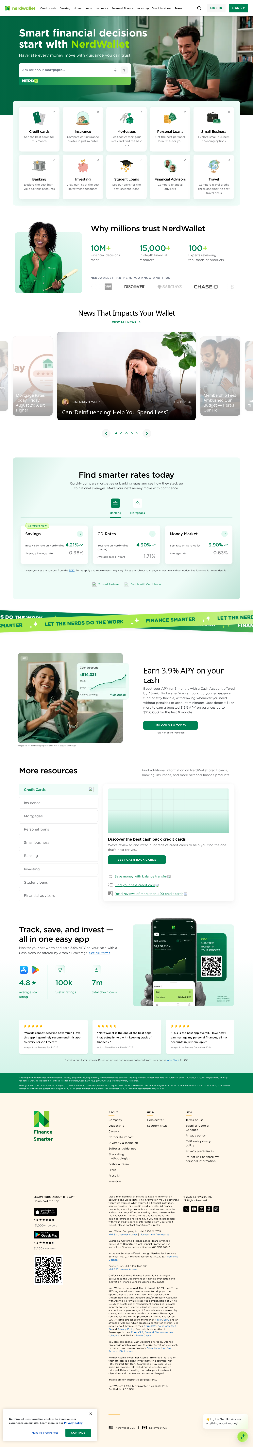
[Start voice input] (115, 70)
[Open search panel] (199, 8)
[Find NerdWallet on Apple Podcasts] (209, 1209)
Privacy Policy (126, 1329)
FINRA (158, 1319)
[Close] (247, 1414)
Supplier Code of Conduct (198, 1127)
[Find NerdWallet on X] (186, 1209)
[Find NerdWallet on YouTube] (194, 1209)
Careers (114, 1131)
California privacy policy (198, 1143)
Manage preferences (45, 1432)
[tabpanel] (168, 843)
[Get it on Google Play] (36, 970)
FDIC (72, 570)
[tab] (58, 789)
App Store (173, 1060)
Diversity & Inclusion (123, 1142)
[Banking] (115, 503)
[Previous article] (106, 433)
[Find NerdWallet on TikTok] (216, 1209)
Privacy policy (196, 1135)
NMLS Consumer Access (123, 1234)
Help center (155, 1119)
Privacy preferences (200, 1151)
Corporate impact (121, 1137)
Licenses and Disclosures (154, 1234)
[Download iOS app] (45, 1212)
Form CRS (150, 1325)
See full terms (99, 953)
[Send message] (124, 70)
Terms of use (195, 1119)
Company (115, 1119)
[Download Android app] (46, 1235)
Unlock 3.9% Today (170, 725)
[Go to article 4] (132, 433)
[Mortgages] (137, 503)
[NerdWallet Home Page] (20, 8)
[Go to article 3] (126, 433)
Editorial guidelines (122, 1148)
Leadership (116, 1125)
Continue (78, 1432)
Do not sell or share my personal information (202, 1159)
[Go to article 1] (116, 433)
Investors (115, 1181)
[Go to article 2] (121, 433)
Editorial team (119, 1164)
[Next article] (147, 433)
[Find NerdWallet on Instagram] (201, 1209)
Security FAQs (157, 1125)
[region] (126, 385)
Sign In (216, 8)
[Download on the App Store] (24, 970)
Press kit (115, 1175)
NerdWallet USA (125, 1427)
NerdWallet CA (158, 1427)
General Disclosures (156, 1332)
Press (112, 1169)
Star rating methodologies (119, 1156)
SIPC (166, 1319)
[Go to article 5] (137, 433)
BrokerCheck (143, 1335)
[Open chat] (242, 1436)
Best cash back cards (136, 859)
